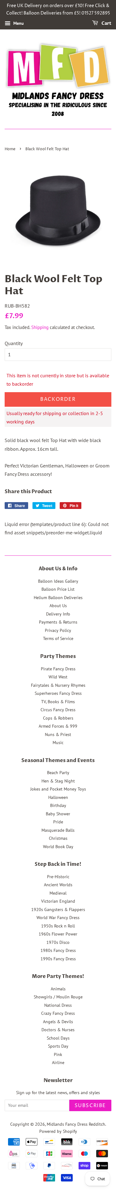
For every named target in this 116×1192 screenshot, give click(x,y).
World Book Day (58, 846)
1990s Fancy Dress (58, 959)
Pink (58, 1054)
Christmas (58, 838)
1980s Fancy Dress (58, 950)
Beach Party (58, 772)
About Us (58, 605)
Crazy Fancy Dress (58, 1013)
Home (10, 149)
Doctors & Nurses (58, 1029)
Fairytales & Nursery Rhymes (58, 685)
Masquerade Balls (58, 830)
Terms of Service (58, 638)
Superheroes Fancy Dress (58, 693)
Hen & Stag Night (58, 781)
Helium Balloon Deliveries (58, 597)
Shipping (40, 327)
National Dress (58, 1005)
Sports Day (58, 1046)
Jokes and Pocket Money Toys (58, 789)
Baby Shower (58, 814)
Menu (18, 23)
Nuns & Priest (58, 734)
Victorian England (58, 901)
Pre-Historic (58, 876)
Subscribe (90, 1105)
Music (58, 742)
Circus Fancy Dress (58, 709)
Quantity (14, 343)
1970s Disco (58, 942)
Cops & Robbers (58, 718)
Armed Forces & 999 (58, 726)
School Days (58, 1038)
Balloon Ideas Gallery (58, 581)
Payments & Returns (58, 622)
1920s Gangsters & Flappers (58, 909)
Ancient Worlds (58, 884)
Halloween (58, 797)
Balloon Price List (58, 589)
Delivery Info (58, 614)
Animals (58, 989)
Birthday (58, 805)
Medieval (58, 893)
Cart (106, 23)
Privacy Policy (58, 630)
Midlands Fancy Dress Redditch (76, 1124)
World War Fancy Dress (58, 917)
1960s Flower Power (58, 934)
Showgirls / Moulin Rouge (58, 997)
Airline (58, 1062)
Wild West (58, 677)
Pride (58, 822)
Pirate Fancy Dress (58, 669)
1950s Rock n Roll (58, 926)
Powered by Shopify (58, 1131)
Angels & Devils (58, 1021)
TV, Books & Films (58, 701)
